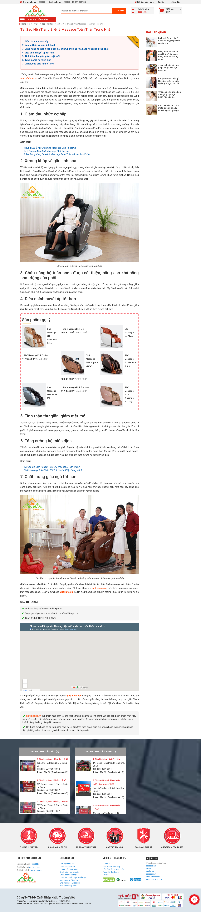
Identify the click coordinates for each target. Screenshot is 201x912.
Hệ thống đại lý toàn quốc (113, 869)
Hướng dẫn (175, 2)
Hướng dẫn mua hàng (69, 869)
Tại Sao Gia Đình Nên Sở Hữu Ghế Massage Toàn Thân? (52, 467)
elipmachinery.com (154, 879)
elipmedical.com (153, 877)
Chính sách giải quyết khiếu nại (73, 877)
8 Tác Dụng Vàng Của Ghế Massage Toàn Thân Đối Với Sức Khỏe (57, 154)
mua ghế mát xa (28, 78)
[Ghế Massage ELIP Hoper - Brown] (72, 363)
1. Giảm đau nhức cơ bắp (35, 41)
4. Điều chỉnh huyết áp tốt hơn (38, 52)
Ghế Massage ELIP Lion (129, 332)
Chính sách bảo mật (68, 875)
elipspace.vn (151, 874)
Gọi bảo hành (23, 870)
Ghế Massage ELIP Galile (36, 355)
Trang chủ (25, 24)
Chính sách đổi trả (67, 866)
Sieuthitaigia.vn (33, 716)
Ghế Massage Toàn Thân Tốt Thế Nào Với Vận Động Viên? (53, 470)
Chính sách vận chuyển (69, 872)
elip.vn (148, 868)
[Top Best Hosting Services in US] (122, 879)
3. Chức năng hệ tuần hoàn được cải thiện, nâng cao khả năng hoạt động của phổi (65, 49)
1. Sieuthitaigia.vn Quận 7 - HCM (106, 759)
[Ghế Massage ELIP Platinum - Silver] (34, 336)
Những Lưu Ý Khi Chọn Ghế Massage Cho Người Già (50, 148)
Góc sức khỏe (47, 24)
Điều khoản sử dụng (111, 866)
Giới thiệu (107, 864)
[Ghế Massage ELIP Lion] (111, 336)
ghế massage (99, 588)
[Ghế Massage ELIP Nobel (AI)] (34, 395)
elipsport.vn (151, 866)
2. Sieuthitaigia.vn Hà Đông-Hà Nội (51, 780)
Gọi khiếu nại (23, 867)
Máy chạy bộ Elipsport (69, 880)
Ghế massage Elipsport (70, 883)
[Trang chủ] (36, 10)
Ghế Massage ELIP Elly (73, 329)
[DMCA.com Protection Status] (109, 879)
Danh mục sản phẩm (37, 20)
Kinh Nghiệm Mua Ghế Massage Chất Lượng (46, 151)
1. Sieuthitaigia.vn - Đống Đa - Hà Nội (52, 759)
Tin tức (161, 2)
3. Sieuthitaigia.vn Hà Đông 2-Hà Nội (52, 801)
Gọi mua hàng (23, 864)
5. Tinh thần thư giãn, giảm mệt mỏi (41, 56)
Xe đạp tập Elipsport (68, 886)
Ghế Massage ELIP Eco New (76, 387)
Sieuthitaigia (66, 592)
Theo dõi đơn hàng (111, 872)
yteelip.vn (150, 871)
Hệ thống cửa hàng (145, 2)
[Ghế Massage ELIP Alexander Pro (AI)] (111, 395)
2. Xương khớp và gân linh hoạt (38, 45)
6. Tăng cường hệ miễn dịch (36, 60)
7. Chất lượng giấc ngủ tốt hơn (38, 63)
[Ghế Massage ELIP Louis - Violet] (111, 363)
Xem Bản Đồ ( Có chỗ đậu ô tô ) (53, 772)
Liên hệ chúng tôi (67, 864)
